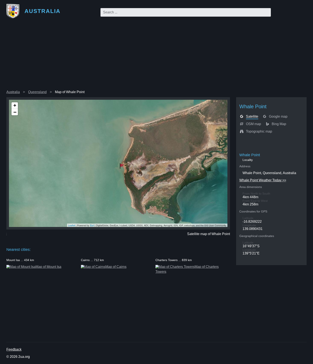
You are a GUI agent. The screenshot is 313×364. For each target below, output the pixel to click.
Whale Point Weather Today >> (262, 180)
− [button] (14, 112)
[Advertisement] (156, 56)
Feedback (14, 349)
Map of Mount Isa (48, 267)
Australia (13, 92)
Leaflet (71, 225)
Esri (92, 225)
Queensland (37, 92)
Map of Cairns (115, 267)
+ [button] (14, 105)
